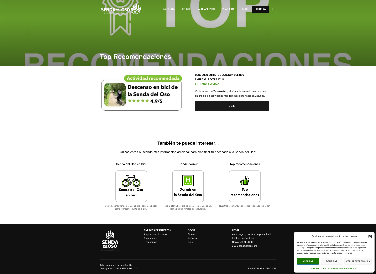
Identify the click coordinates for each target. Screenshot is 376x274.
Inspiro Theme (255, 268)
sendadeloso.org (248, 245)
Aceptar (308, 261)
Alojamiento (150, 238)
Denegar (332, 261)
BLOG (245, 9)
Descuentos (150, 242)
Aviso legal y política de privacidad (342, 268)
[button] (370, 236)
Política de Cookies (319, 268)
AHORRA (261, 9)
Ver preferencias (358, 261)
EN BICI (186, 9)
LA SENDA (169, 9)
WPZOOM (271, 268)
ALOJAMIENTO (206, 9)
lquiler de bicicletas (155, 234)
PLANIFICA (228, 9)
